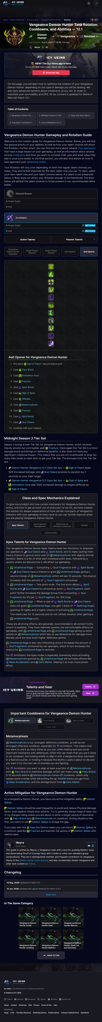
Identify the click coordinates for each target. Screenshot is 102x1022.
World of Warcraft (17, 20)
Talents (88, 687)
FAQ (30, 1005)
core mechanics (86, 148)
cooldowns (18, 155)
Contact (14, 1005)
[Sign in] (88, 3)
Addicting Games (39, 1013)
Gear (88, 693)
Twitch (32, 863)
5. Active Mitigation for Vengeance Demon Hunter (52, 122)
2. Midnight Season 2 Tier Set (52, 115)
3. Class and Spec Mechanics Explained (81, 115)
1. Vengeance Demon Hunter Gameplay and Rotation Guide (23, 115)
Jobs (55, 1005)
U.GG (12, 1013)
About (6, 1005)
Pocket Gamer (53, 1013)
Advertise (23, 1005)
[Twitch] (43, 47)
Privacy (36, 1005)
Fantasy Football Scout (70, 1013)
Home (5, 20)
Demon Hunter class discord (33, 860)
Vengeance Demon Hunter (51, 20)
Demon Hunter (32, 20)
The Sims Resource (23, 1013)
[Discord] (46, 47)
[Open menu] (96, 3)
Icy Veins (7, 989)
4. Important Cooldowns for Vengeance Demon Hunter (23, 122)
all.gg (6, 1013)
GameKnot (85, 1013)
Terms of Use (46, 1005)
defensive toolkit (36, 162)
